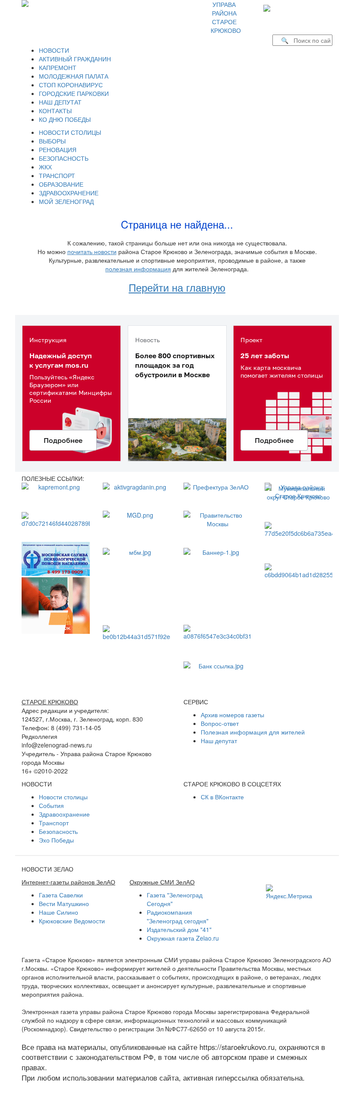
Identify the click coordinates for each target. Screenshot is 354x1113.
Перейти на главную (177, 287)
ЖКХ (45, 166)
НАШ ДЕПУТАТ (60, 102)
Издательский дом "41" (179, 929)
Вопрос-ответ (220, 723)
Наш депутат (219, 740)
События (51, 805)
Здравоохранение (64, 814)
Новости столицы (63, 796)
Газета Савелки (61, 894)
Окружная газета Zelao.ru (183, 938)
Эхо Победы (56, 840)
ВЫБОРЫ (52, 141)
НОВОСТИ (54, 50)
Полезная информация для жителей (253, 732)
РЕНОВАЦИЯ (57, 149)
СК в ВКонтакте (222, 796)
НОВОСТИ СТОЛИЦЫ (70, 132)
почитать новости (92, 251)
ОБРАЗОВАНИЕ (61, 184)
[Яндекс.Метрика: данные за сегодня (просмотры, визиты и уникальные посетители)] (289, 892)
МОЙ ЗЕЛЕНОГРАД (66, 201)
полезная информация (138, 268)
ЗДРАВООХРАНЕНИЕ (68, 192)
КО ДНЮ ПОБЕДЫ (65, 119)
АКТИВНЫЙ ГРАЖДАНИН (75, 58)
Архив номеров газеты (232, 714)
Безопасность (58, 831)
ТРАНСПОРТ (57, 175)
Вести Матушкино (64, 903)
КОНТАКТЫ (55, 110)
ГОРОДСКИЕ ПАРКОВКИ (74, 93)
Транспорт (54, 822)
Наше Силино (58, 912)
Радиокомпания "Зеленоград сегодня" (178, 916)
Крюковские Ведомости (72, 920)
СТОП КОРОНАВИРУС (71, 84)
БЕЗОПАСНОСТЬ (63, 158)
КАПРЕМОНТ (57, 67)
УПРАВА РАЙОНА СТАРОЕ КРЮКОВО (226, 17)
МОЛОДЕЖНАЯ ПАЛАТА (73, 76)
